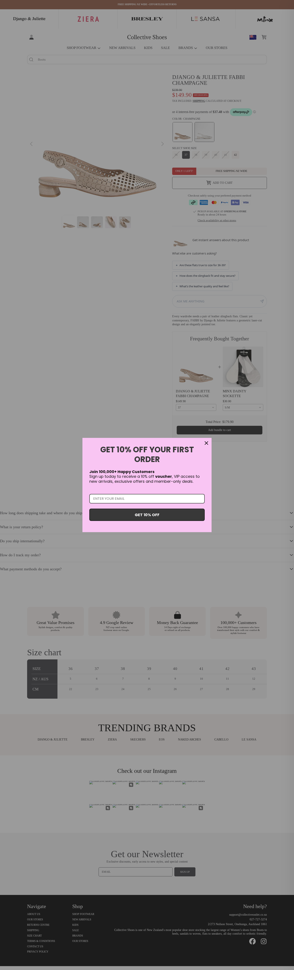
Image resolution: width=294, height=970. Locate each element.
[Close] (206, 443)
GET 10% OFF (147, 514)
